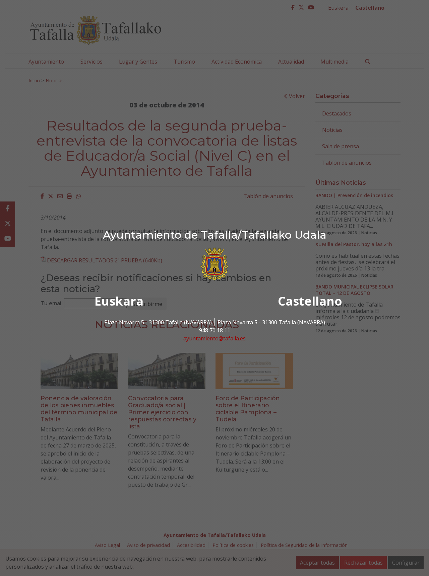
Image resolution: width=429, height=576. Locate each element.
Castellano (310, 301)
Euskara (119, 301)
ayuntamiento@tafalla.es (214, 338)
